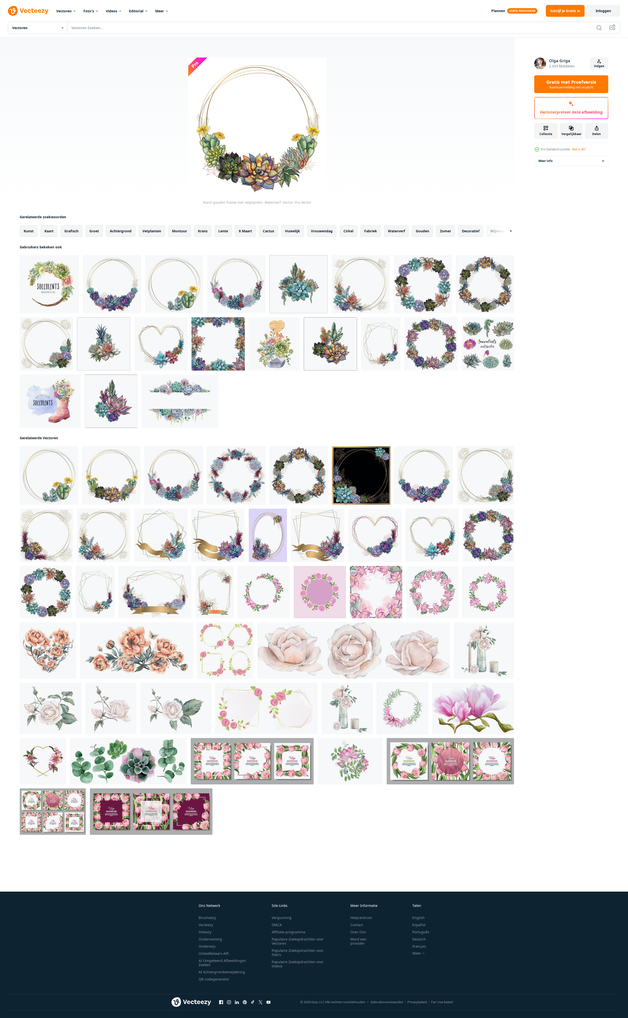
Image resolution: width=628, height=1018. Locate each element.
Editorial (136, 11)
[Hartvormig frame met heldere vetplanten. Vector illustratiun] (161, 344)
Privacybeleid (417, 1002)
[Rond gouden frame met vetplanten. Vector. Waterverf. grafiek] (46, 344)
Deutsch (419, 939)
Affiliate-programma (288, 932)
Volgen (599, 66)
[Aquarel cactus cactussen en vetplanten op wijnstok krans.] (49, 284)
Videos (111, 11)
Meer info (545, 161)
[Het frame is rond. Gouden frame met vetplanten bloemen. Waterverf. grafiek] (361, 284)
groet (94, 231)
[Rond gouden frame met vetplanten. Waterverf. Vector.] (174, 284)
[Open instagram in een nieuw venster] (229, 1002)
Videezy (205, 932)
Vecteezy (206, 924)
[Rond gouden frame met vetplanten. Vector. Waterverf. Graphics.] (112, 284)
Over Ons (358, 932)
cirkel (348, 231)
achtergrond (121, 231)
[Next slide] (506, 231)
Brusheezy (207, 917)
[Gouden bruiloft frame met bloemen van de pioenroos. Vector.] (218, 535)
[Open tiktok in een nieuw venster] (253, 1002)
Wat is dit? (579, 149)
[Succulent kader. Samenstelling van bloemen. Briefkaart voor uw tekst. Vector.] (218, 344)
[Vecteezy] (28, 11)
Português (420, 932)
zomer (445, 231)
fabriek (370, 231)
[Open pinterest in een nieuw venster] (245, 1002)
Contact (356, 924)
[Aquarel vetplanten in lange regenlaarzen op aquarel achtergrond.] (50, 401)
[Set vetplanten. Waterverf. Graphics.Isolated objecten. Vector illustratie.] (488, 344)
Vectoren (64, 11)
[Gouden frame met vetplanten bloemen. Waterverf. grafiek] (214, 592)
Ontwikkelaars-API (214, 953)
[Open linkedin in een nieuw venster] (237, 1002)
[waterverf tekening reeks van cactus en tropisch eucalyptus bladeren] (128, 761)
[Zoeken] (599, 28)
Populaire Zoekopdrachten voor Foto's (298, 952)
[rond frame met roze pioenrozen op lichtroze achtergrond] (320, 592)
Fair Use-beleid (442, 1002)
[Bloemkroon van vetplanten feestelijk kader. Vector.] (485, 284)
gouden (422, 231)
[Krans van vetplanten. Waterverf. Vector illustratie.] (423, 284)
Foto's (88, 11)
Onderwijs (207, 946)
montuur (179, 231)
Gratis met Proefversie (571, 84)
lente (223, 231)
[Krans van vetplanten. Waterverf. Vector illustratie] (431, 344)
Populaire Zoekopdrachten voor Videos (298, 963)
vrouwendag (322, 231)
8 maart (245, 231)
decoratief (470, 231)
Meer (159, 11)
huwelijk (292, 231)
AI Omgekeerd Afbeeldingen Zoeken (222, 962)
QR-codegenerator (214, 979)
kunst (29, 231)
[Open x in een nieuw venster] (261, 1002)
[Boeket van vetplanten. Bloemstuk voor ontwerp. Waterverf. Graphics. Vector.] (298, 284)
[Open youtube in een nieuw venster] (268, 1002)
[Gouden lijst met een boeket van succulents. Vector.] (161, 535)
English (418, 917)
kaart (49, 231)
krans (203, 231)
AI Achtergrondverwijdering (222, 972)
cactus (268, 231)
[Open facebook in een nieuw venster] (221, 1002)
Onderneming (210, 939)
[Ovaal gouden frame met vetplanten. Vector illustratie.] (268, 535)
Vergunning (281, 917)
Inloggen (603, 10)
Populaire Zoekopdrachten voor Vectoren (298, 941)
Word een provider (358, 941)
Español (418, 924)
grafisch (71, 231)
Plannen (498, 10)
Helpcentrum (361, 917)
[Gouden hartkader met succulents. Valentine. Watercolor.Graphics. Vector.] (374, 535)
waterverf (396, 231)
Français (419, 946)
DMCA (277, 924)
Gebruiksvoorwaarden (386, 1002)
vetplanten (151, 231)
